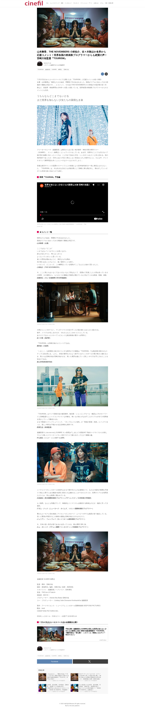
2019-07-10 (47, 63)
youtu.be (39, 226)
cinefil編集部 (61, 65)
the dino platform (75, 705)
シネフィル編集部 (49, 65)
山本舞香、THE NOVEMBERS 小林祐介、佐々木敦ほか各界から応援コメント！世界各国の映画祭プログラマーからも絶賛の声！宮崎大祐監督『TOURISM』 (72, 55)
